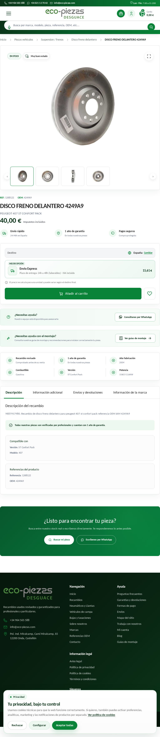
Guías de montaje (127, 642)
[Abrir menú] (8, 13)
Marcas (74, 630)
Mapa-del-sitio (125, 618)
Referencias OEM (80, 636)
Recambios (76, 600)
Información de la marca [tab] (130, 392)
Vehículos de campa (81, 612)
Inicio (73, 594)
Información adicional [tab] (47, 392)
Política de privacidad (82, 667)
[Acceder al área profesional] (120, 13)
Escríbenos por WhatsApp (99, 539)
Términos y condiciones (83, 679)
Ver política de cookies (101, 715)
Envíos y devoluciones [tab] (87, 392)
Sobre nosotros (78, 624)
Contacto (75, 642)
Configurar (39, 725)
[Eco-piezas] (64, 13)
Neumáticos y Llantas (82, 606)
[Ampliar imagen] (149, 56)
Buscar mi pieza (62, 539)
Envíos (120, 612)
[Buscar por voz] (9, 28)
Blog (119, 636)
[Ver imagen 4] (98, 176)
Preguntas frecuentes (129, 594)
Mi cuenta (123, 630)
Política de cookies (80, 673)
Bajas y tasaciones (80, 618)
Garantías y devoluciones (131, 600)
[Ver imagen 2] (47, 176)
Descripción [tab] (14, 392)
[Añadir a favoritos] (149, 293)
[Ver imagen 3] (72, 176)
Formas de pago (126, 606)
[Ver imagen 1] (22, 176)
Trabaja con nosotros (129, 624)
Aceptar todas (64, 725)
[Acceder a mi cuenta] (131, 13)
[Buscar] (151, 27)
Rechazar (17, 725)
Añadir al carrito (76, 293)
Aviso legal (76, 661)
